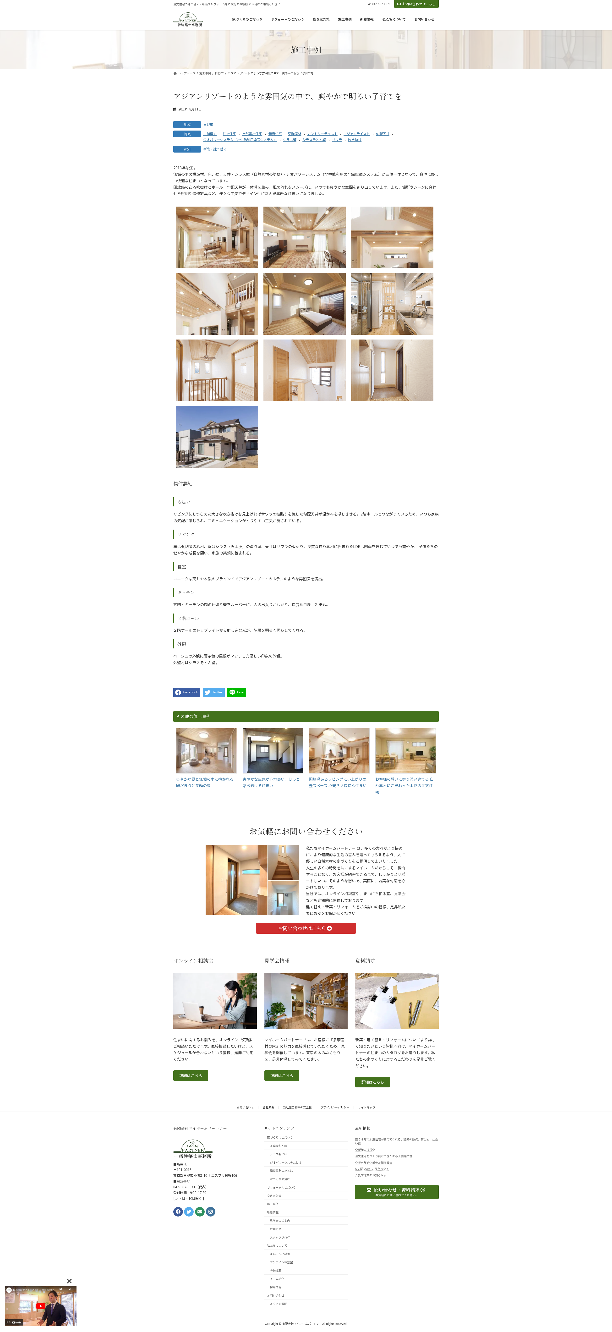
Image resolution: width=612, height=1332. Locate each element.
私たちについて (277, 1245)
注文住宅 (229, 133)
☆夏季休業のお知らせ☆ (371, 1175)
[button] (190, 1075)
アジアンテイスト (357, 133)
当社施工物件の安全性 (297, 1107)
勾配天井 (382, 133)
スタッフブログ (280, 1237)
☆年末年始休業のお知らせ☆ (373, 1162)
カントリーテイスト (322, 133)
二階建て (210, 133)
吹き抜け (354, 139)
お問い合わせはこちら (419, 3)
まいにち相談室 (280, 1254)
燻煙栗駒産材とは (281, 1170)
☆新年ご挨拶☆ (365, 1149)
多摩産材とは (278, 1146)
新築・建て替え (215, 148)
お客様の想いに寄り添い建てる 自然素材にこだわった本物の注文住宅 (404, 785)
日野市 (208, 124)
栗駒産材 (294, 133)
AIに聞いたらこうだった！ (372, 1169)
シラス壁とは (278, 1154)
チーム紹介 (277, 1279)
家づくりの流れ (280, 1179)
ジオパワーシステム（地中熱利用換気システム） (240, 139)
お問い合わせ (245, 1107)
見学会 (399, 893)
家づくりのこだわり (280, 1137)
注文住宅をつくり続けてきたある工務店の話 (383, 1156)
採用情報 (275, 1287)
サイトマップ (366, 1107)
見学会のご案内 (280, 1220)
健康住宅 (275, 133)
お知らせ (275, 1229)
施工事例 (273, 1204)
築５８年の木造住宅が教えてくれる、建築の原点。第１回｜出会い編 (396, 1141)
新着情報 (273, 1212)
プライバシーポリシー (335, 1107)
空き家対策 (274, 1196)
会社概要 (268, 1107)
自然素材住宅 (252, 133)
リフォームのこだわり (281, 1187)
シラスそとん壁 (314, 139)
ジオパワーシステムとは (285, 1162)
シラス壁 (289, 139)
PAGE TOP (594, 1287)
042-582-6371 (381, 4)
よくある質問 (278, 1304)
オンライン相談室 (340, 893)
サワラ (337, 139)
